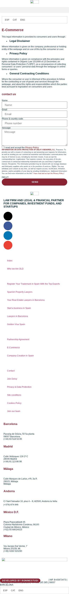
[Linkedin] (8, 235)
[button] (34, 10)
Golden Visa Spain (16, 324)
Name (5, 100)
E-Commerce (13, 347)
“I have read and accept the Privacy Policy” (48, 173)
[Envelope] (8, 245)
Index (9, 260)
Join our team (13, 411)
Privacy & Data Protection (19, 387)
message (6, 128)
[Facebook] (8, 225)
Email (4, 110)
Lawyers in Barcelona (17, 316)
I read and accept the (22, 147)
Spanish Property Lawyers (19, 292)
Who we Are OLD (15, 269)
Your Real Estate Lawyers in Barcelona (26, 300)
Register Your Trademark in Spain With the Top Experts (33, 284)
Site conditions (14, 395)
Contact (11, 371)
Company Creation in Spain (20, 355)
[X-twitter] (8, 216)
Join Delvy (12, 379)
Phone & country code (12, 119)
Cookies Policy (14, 403)
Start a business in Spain (19, 308)
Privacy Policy (32, 147)
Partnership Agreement (18, 339)
